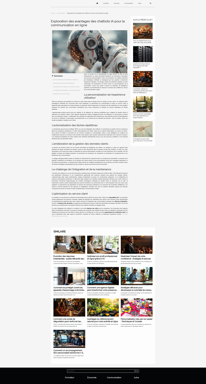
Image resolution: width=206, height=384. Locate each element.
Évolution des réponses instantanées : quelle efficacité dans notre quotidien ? (69, 258)
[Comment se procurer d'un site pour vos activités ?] (143, 129)
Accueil (53, 13)
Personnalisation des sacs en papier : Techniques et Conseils (136, 320)
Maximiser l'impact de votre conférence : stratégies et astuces (136, 257)
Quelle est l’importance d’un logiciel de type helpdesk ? (141, 65)
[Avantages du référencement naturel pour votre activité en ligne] (103, 307)
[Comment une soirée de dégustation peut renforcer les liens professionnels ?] (69, 307)
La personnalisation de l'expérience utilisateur (65, 80)
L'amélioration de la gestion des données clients (66, 87)
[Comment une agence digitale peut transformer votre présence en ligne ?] (103, 276)
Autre (139, 3)
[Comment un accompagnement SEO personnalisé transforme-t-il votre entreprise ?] (69, 339)
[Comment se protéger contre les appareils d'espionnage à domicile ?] (69, 276)
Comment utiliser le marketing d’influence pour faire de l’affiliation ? (142, 90)
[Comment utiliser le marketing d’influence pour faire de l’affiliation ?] (143, 79)
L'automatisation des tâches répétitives (64, 83)
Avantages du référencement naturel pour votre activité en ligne (102, 320)
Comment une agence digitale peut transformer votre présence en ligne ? (101, 290)
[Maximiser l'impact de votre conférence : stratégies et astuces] (137, 244)
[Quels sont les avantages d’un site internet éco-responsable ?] (143, 104)
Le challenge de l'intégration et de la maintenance (66, 90)
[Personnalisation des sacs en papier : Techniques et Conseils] (137, 307)
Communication (128, 3)
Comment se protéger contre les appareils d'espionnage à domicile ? (68, 290)
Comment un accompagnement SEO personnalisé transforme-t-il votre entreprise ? (68, 352)
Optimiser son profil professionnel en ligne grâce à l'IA (102, 257)
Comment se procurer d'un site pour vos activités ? (142, 140)
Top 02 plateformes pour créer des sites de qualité (142, 41)
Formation (106, 3)
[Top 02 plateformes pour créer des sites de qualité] (143, 31)
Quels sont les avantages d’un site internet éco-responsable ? (142, 115)
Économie (116, 3)
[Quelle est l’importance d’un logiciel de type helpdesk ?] (143, 54)
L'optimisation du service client (61, 94)
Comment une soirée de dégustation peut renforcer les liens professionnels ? (67, 321)
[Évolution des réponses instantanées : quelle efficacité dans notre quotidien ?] (69, 244)
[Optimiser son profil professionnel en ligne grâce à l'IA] (103, 244)
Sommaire (58, 76)
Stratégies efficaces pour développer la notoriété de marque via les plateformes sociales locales (136, 290)
